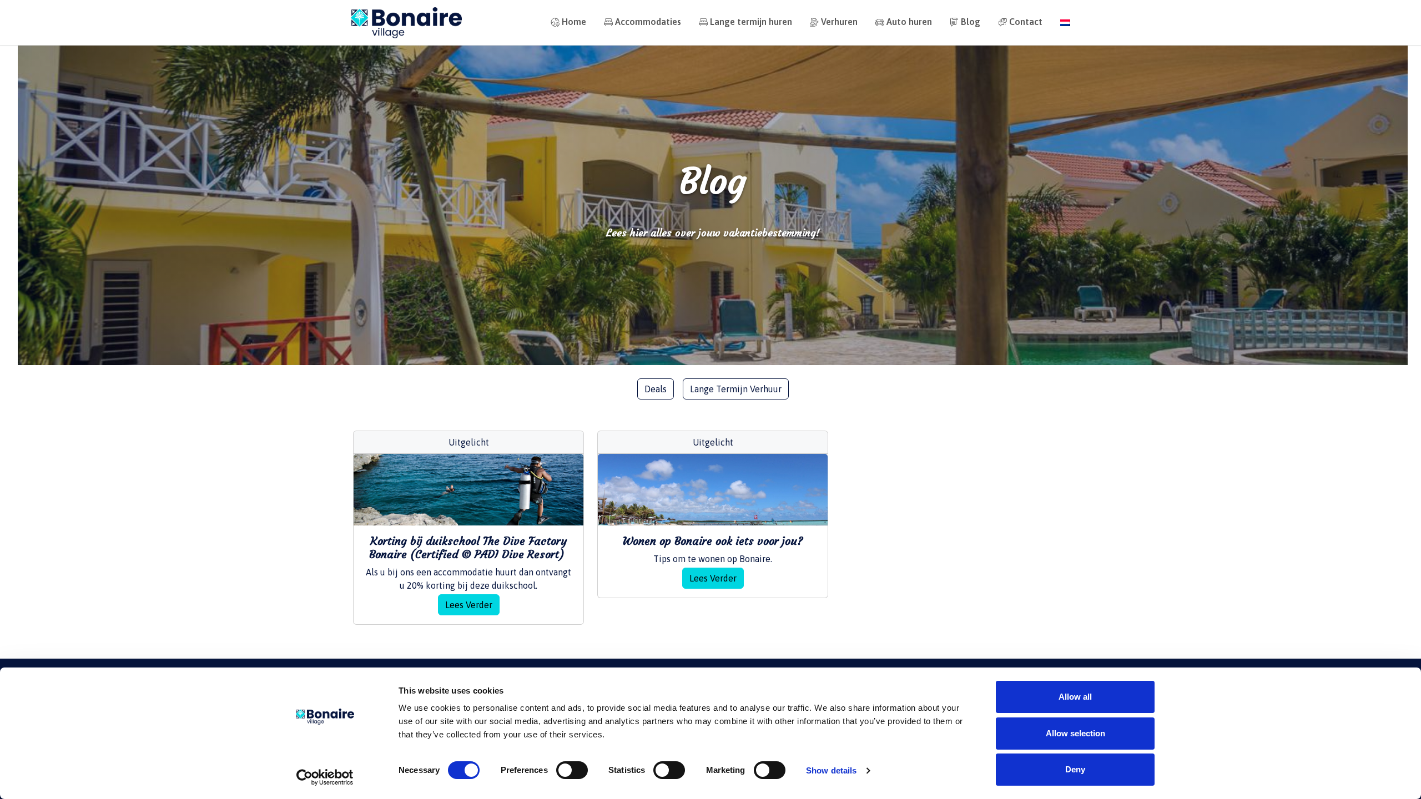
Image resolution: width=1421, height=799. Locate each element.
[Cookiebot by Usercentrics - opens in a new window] (325, 777)
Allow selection (1075, 733)
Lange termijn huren (751, 22)
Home (574, 22)
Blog (970, 22)
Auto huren (909, 22)
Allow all (1075, 696)
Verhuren (839, 22)
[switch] (572, 770)
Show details (831, 770)
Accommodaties (648, 22)
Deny (1075, 769)
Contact (1025, 22)
